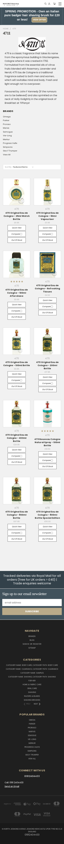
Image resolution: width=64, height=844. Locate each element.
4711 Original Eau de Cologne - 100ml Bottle (16, 364)
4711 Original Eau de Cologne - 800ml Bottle (16, 514)
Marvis (6, 128)
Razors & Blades (32, 696)
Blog (32, 640)
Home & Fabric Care (32, 684)
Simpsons (8, 147)
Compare (15, 234)
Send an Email (12, 786)
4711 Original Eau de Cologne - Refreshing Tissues (47, 288)
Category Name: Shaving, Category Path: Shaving (32, 676)
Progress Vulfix (10, 143)
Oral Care (32, 688)
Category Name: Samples (32, 673)
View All (6, 154)
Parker (6, 120)
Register (37, 644)
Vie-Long (7, 135)
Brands (32, 636)
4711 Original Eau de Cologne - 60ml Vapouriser (47, 216)
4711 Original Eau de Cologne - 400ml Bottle (16, 438)
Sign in (26, 644)
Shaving (32, 692)
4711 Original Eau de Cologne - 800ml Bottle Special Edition (47, 514)
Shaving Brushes (32, 700)
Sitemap (32, 648)
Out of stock (16, 240)
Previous (5, 841)
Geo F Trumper (10, 150)
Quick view (16, 227)
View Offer (39, 19)
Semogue (8, 131)
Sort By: (8, 167)
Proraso (7, 124)
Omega (7, 116)
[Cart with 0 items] (54, 4)
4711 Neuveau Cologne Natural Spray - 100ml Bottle (47, 442)
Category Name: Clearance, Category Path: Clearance (32, 669)
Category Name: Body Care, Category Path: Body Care (32, 665)
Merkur (6, 139)
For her (32, 680)
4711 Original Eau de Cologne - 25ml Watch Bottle (17, 216)
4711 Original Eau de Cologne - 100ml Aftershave (16, 292)
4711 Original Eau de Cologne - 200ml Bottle (47, 365)
